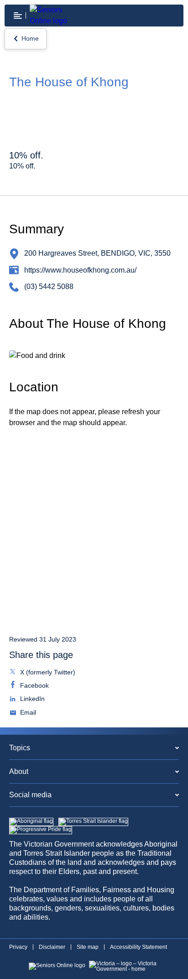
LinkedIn (31, 700)
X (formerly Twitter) (46, 673)
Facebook (33, 686)
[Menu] (18, 15)
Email (27, 713)
